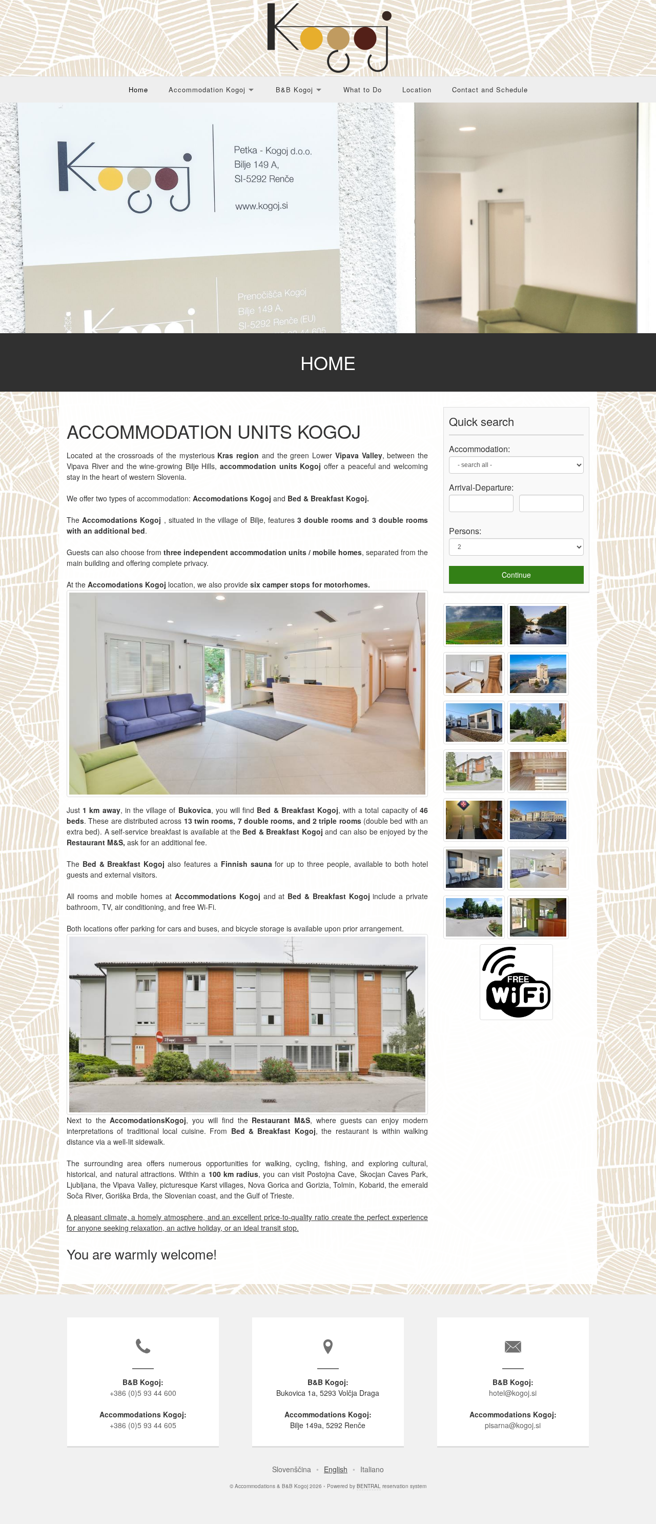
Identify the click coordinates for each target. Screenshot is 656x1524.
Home (138, 89)
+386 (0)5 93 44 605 (143, 1425)
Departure (493, 487)
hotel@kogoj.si (513, 1393)
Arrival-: (481, 487)
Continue (516, 575)
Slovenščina (291, 1469)
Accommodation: (479, 449)
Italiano (372, 1469)
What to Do (362, 89)
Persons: (465, 531)
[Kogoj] (475, 646)
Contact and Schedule (490, 89)
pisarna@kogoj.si (513, 1425)
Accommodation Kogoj (207, 89)
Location (417, 89)
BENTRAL (369, 1486)
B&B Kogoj (294, 89)
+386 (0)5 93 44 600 (143, 1393)
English (335, 1469)
